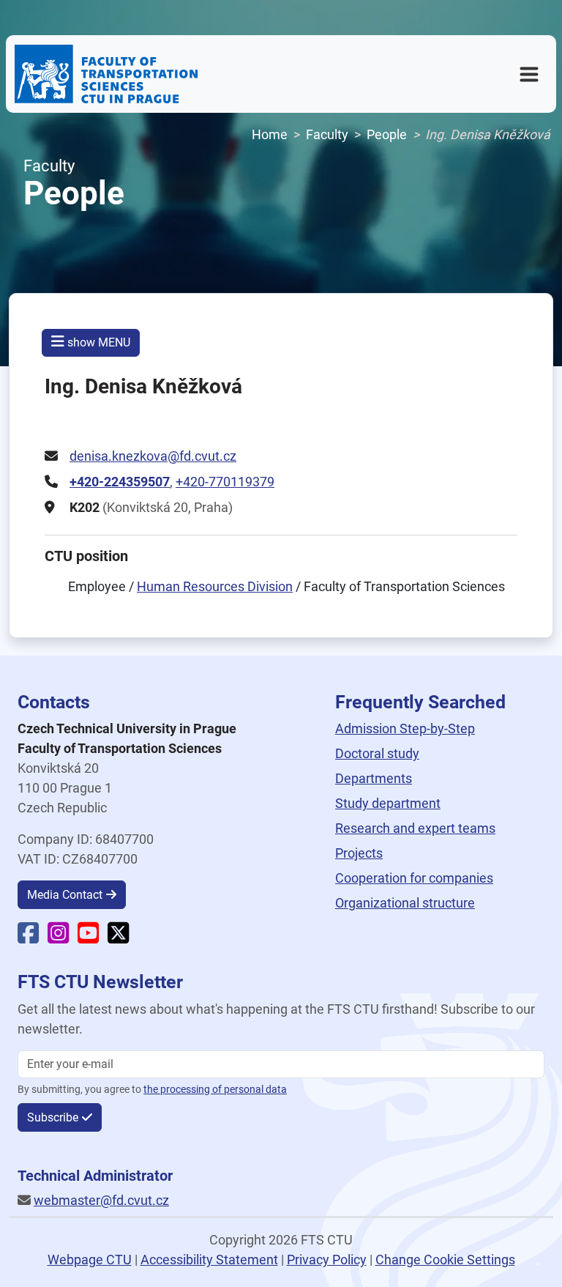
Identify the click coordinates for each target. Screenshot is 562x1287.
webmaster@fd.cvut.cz (101, 1200)
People (387, 134)
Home (270, 134)
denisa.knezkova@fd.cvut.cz (153, 456)
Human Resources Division (215, 586)
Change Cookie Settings (445, 1259)
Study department (388, 803)
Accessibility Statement (209, 1259)
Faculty (327, 134)
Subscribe (52, 1117)
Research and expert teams (415, 828)
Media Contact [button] (64, 895)
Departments (373, 778)
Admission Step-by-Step (405, 728)
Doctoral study (377, 753)
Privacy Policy (327, 1259)
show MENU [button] (97, 342)
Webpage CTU (90, 1259)
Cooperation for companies (414, 878)
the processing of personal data (215, 1089)
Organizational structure (405, 902)
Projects (359, 853)
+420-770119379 (225, 481)
